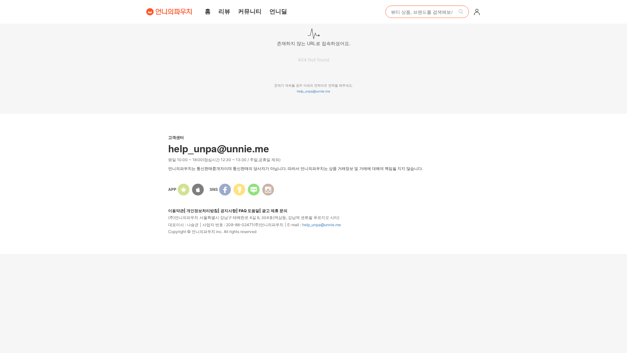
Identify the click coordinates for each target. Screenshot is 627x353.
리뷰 (224, 11)
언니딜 (278, 11)
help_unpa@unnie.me (313, 91)
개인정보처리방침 (202, 210)
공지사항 (228, 210)
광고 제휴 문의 (274, 210)
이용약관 (176, 210)
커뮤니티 (250, 11)
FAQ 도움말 (249, 210)
